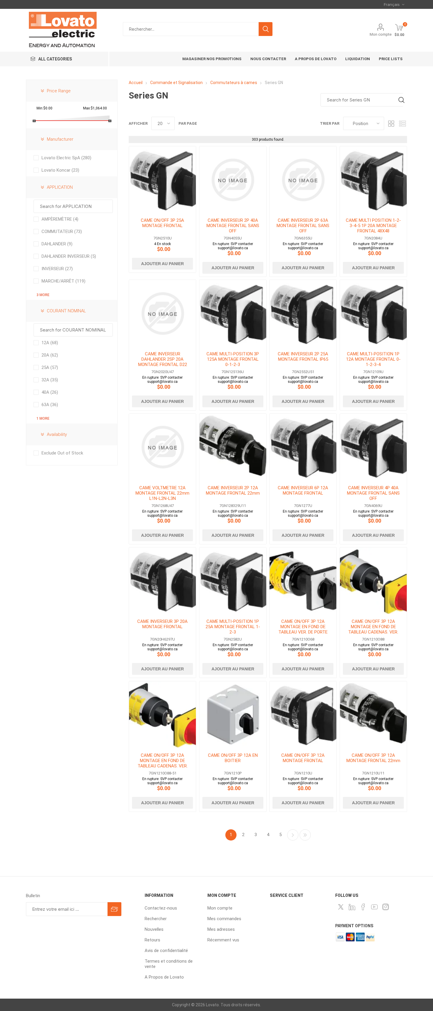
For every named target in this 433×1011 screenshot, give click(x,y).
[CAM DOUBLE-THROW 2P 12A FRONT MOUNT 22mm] (232, 447)
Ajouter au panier (162, 263)
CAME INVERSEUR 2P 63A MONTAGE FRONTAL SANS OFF (303, 226)
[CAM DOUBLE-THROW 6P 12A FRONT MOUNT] (303, 447)
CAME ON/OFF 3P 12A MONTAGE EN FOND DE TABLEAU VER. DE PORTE (303, 627)
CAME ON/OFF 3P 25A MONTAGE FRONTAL (162, 223)
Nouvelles (154, 929)
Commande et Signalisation (176, 82)
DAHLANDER (57, 244)
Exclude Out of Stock (62, 453)
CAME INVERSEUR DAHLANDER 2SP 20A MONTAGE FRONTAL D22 (162, 359)
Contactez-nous (161, 908)
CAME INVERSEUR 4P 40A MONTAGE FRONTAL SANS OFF (373, 493)
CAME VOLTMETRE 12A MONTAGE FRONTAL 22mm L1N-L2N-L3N (162, 493)
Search (401, 99)
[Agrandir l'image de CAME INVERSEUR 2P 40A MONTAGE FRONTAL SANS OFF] (232, 179)
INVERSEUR (57, 268)
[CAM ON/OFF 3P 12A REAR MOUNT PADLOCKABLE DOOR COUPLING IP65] (162, 714)
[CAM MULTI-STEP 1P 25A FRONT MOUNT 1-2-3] (232, 580)
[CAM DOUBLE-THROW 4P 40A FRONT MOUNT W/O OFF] (373, 447)
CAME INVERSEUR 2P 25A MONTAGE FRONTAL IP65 (303, 356)
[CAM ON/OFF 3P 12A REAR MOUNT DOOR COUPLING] (303, 580)
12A (50, 342)
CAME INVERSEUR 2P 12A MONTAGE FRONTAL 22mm (233, 490)
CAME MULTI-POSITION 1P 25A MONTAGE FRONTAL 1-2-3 (233, 627)
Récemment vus (223, 940)
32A (50, 380)
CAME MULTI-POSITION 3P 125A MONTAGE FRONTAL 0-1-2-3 (232, 359)
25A (50, 367)
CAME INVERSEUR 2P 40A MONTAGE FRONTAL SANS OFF (232, 226)
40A (50, 392)
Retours (152, 940)
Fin (305, 835)
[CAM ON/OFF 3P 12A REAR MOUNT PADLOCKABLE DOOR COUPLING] (373, 580)
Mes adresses (221, 929)
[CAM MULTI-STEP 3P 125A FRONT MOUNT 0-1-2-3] (232, 313)
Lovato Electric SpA (66, 157)
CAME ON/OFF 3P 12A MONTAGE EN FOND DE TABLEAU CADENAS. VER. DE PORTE (373, 629)
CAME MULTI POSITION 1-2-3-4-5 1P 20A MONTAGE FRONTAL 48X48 (373, 226)
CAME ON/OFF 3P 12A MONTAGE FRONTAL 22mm (373, 758)
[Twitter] (341, 907)
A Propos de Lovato (164, 977)
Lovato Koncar (60, 170)
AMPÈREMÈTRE (60, 219)
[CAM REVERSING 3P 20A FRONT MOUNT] (162, 580)
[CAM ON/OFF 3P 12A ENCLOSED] (232, 714)
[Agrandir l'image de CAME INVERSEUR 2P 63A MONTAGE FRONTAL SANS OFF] (303, 179)
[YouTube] (374, 907)
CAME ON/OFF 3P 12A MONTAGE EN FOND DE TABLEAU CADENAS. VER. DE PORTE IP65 (163, 763)
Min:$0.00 (44, 108)
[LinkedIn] (352, 907)
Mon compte (380, 34)
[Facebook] (363, 907)
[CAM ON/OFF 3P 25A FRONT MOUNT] (162, 179)
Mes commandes (224, 918)
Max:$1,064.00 (95, 108)
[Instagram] (385, 907)
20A (50, 355)
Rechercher (265, 29)
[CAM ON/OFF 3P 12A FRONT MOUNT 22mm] (373, 714)
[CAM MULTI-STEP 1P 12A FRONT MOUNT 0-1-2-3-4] (373, 313)
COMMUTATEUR (62, 231)
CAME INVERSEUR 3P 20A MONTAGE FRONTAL (162, 624)
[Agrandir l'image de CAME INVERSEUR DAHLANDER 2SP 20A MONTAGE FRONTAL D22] (162, 313)
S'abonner (114, 909)
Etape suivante (292, 835)
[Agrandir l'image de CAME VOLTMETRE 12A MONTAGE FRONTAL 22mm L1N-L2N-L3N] (162, 447)
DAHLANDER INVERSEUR (69, 256)
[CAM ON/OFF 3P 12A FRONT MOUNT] (303, 714)
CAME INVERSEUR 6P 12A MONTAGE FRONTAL (303, 490)
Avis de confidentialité (166, 950)
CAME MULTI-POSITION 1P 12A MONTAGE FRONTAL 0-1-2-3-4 (373, 359)
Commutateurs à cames (233, 82)
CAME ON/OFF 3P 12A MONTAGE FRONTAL (303, 758)
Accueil (136, 82)
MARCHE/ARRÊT (63, 281)
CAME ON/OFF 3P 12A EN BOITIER (233, 758)
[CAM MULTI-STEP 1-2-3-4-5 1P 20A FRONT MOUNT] (373, 179)
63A (50, 404)
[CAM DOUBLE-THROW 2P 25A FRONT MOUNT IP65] (303, 313)
